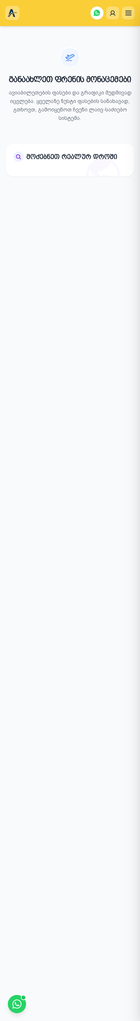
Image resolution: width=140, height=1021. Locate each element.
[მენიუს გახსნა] (128, 13)
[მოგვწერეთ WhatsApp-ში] (17, 1004)
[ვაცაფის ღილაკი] (97, 13)
